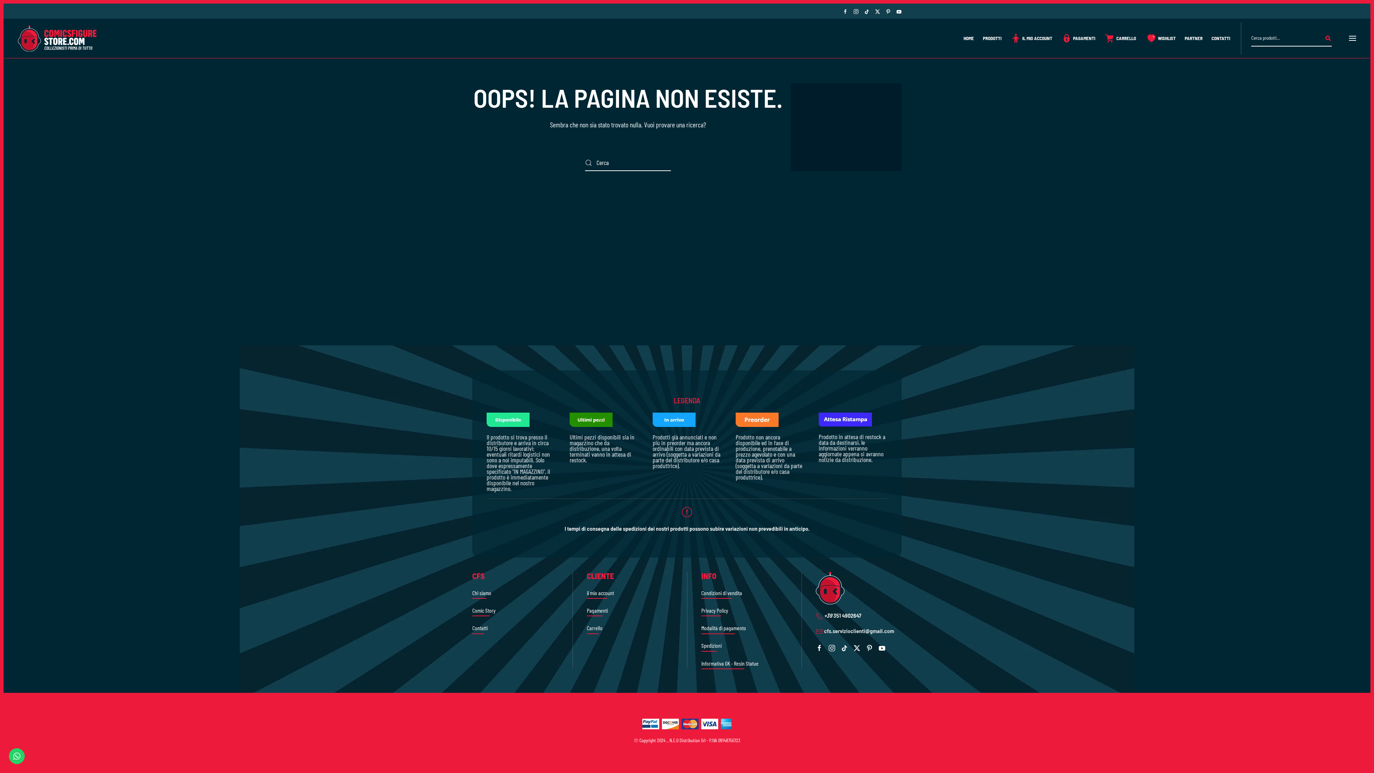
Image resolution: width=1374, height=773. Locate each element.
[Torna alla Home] (57, 38)
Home (969, 38)
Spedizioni (711, 645)
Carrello (1126, 38)
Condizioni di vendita (721, 592)
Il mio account (1037, 38)
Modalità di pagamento (723, 627)
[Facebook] (845, 11)
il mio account (600, 592)
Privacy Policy (714, 610)
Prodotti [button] (992, 38)
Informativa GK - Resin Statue (730, 663)
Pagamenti (1084, 38)
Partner (1194, 38)
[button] (1352, 38)
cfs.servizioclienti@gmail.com (859, 630)
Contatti (1221, 38)
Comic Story (484, 610)
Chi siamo (481, 592)
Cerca (1328, 38)
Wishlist (1167, 38)
